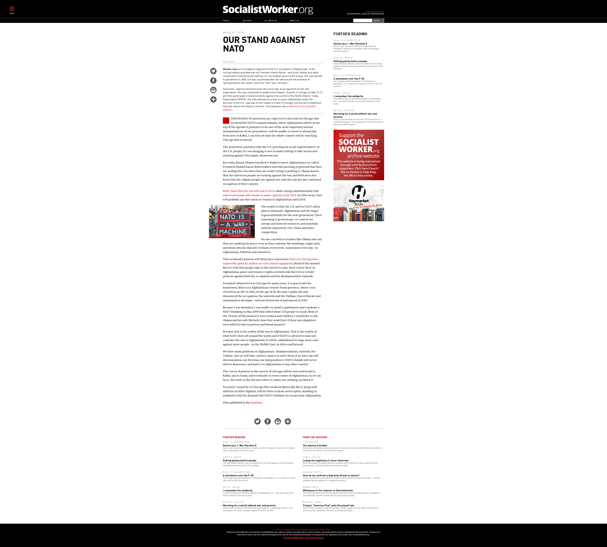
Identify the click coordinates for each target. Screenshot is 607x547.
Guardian (256, 402)
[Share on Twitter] (213, 73)
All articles (270, 20)
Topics (226, 20)
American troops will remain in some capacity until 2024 (259, 195)
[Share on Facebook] (213, 82)
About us (294, 20)
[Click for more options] (213, 101)
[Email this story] (213, 92)
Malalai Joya (233, 32)
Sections (246, 20)
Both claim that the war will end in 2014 (249, 191)
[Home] (282, 10)
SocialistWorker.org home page (303, 538)
